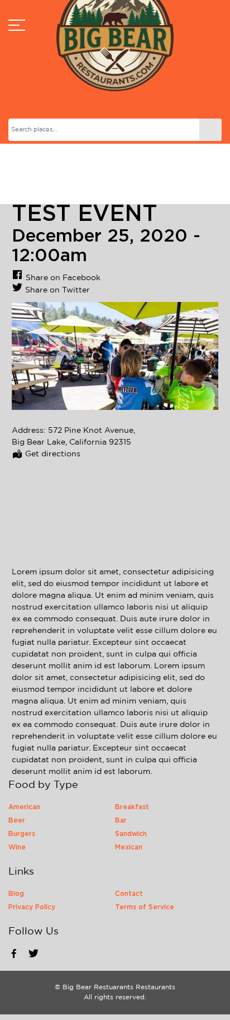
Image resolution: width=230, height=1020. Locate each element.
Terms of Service (144, 907)
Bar (121, 820)
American (24, 807)
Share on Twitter (57, 290)
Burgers (21, 833)
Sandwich (131, 833)
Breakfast (132, 807)
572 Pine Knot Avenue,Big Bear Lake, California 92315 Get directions (73, 442)
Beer (16, 820)
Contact (129, 893)
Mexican (128, 847)
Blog (16, 893)
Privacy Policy (31, 907)
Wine (17, 847)
